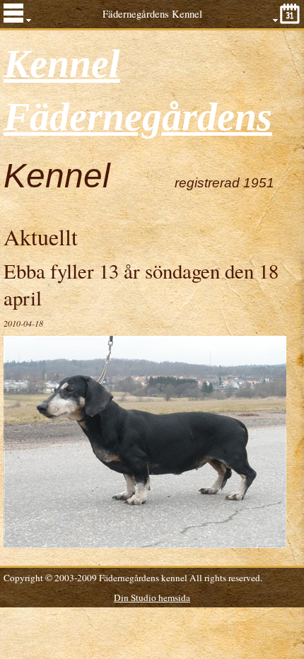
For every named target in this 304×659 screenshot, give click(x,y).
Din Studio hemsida (152, 597)
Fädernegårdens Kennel (152, 14)
